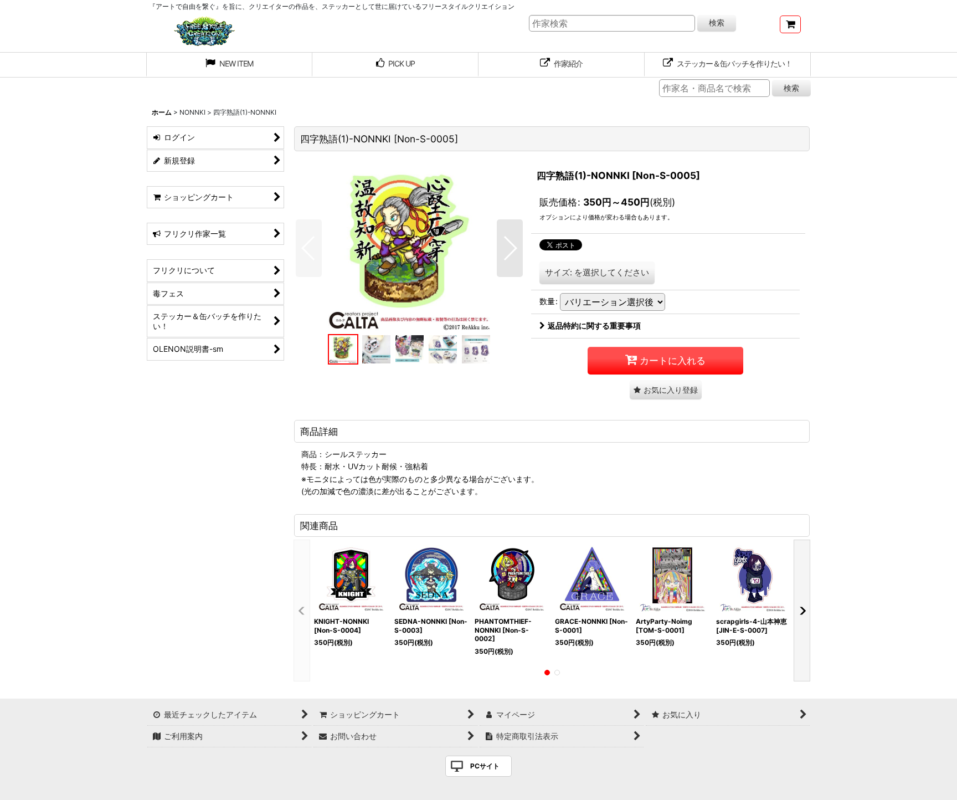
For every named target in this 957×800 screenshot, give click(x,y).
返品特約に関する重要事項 (594, 325)
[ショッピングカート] (790, 24)
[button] (309, 248)
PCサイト (485, 766)
